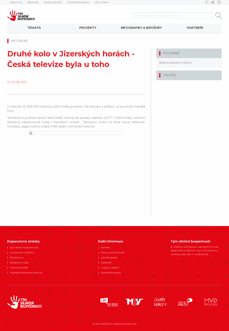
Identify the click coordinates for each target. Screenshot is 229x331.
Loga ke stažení (110, 267)
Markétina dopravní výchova (26, 272)
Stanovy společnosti (112, 252)
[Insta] (219, 2)
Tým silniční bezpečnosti (24, 247)
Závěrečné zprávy (111, 272)
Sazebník (106, 262)
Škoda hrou (16, 257)
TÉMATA (34, 28)
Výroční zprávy (109, 257)
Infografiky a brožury (141, 28)
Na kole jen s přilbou (22, 252)
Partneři (195, 28)
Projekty (87, 28)
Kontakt (105, 247)
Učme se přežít (19, 267)
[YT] (213, 2)
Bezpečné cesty (19, 262)
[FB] (206, 2)
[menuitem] (34, 28)
